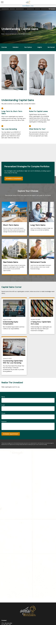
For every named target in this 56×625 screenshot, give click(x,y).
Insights (39, 47)
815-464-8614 (8, 623)
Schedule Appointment (10, 434)
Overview (4, 47)
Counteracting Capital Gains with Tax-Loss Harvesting (13, 362)
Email (3, 405)
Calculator (16, 47)
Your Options (28, 47)
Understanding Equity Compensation (10, 323)
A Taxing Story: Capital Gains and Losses (41, 323)
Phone (3, 413)
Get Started (51, 47)
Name (3, 397)
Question (4, 421)
